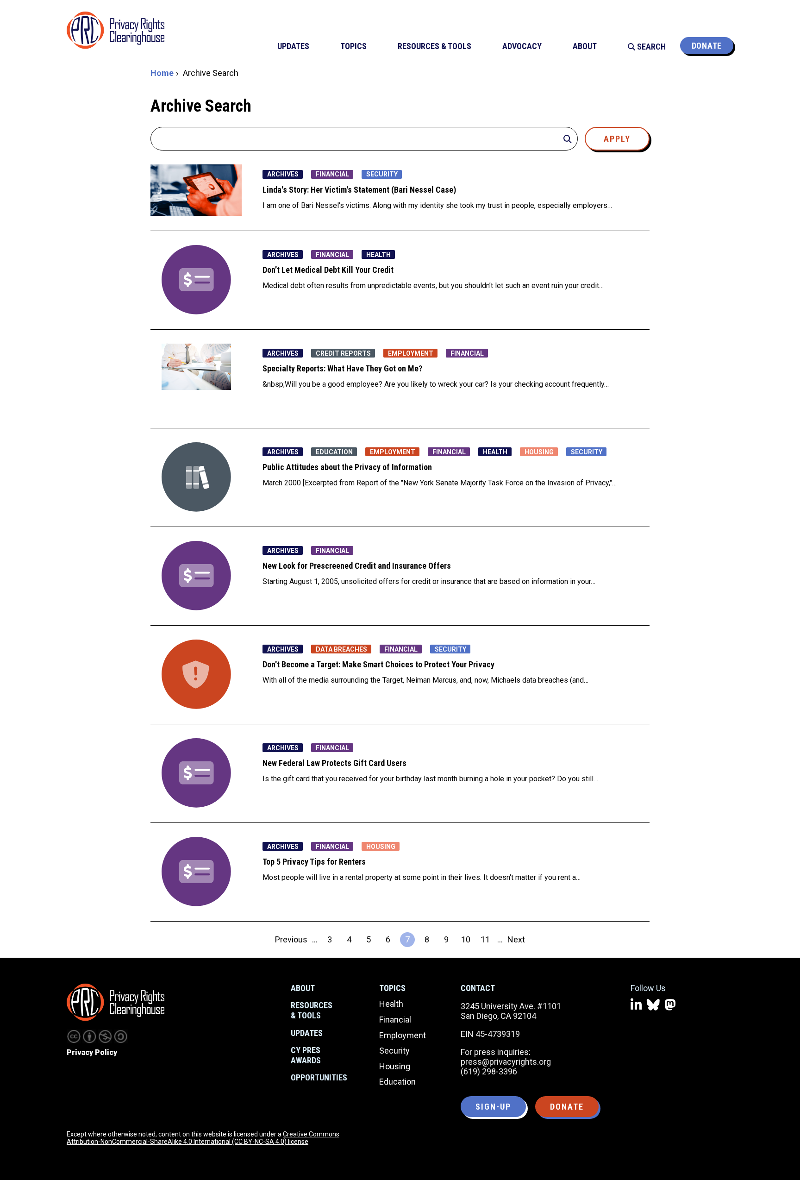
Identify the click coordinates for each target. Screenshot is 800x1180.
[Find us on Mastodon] (670, 1005)
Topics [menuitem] (353, 46)
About (303, 988)
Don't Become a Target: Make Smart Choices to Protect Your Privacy (378, 664)
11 (487, 941)
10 (467, 941)
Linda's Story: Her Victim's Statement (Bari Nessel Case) (359, 190)
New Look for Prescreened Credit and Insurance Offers (356, 566)
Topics (392, 988)
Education (397, 1081)
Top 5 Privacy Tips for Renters (314, 861)
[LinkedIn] (636, 1005)
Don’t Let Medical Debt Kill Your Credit (328, 270)
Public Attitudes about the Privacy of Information (347, 467)
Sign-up (493, 1106)
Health (391, 1004)
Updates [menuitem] (293, 46)
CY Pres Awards (306, 1055)
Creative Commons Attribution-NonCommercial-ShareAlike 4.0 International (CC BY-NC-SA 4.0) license (203, 1137)
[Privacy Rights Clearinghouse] (115, 1002)
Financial (395, 1019)
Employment (402, 1035)
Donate (707, 45)
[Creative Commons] (74, 1036)
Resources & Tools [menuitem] (434, 46)
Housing (394, 1066)
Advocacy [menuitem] (522, 46)
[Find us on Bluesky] (653, 1005)
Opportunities (319, 1077)
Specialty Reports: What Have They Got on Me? (342, 368)
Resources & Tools (311, 1010)
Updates (307, 1033)
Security (394, 1050)
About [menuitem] (585, 46)
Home (162, 73)
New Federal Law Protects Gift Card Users (334, 763)
